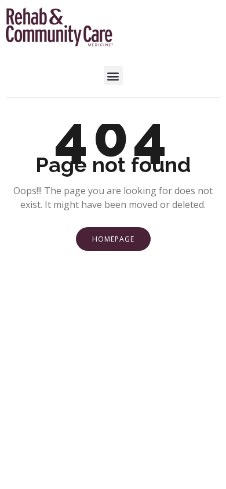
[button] (113, 75)
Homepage (113, 239)
